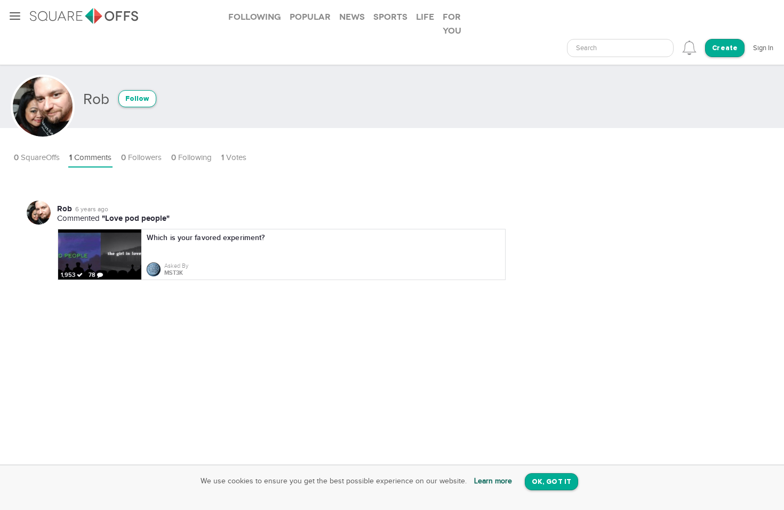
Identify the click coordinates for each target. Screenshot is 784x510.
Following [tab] (254, 17)
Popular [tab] (310, 17)
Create (725, 48)
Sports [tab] (390, 17)
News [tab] (352, 17)
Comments (90, 157)
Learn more (493, 481)
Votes (233, 157)
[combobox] (620, 48)
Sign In (763, 48)
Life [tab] (425, 17)
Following (191, 157)
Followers (141, 157)
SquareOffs (37, 157)
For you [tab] (452, 24)
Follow (137, 98)
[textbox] (620, 48)
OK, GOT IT (551, 482)
